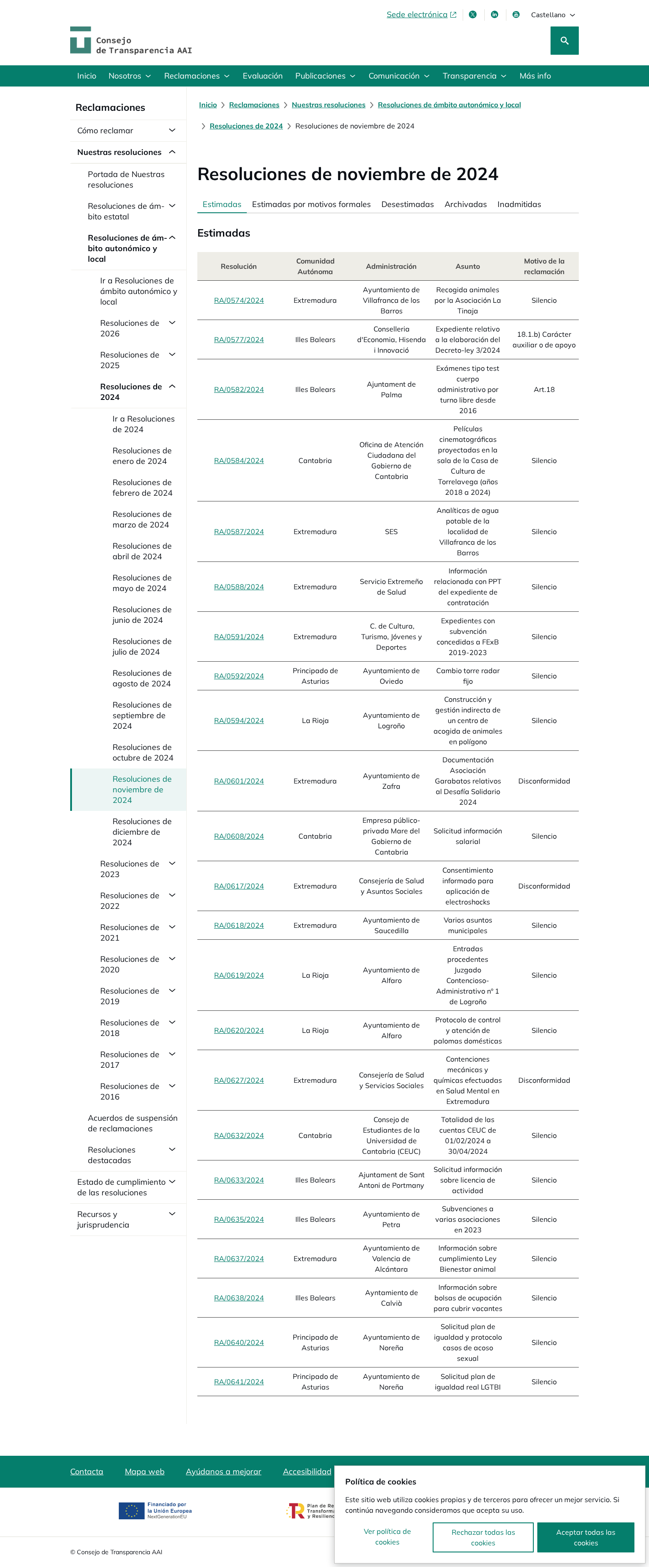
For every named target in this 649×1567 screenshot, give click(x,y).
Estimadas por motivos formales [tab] (311, 204)
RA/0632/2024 (239, 1135)
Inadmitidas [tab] (519, 204)
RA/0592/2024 (239, 675)
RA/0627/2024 (239, 1080)
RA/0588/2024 (239, 586)
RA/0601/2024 (239, 780)
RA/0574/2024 (239, 300)
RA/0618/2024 (239, 925)
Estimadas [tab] (222, 204)
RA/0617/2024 (239, 885)
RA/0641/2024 (239, 1381)
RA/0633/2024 (239, 1179)
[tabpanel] (388, 804)
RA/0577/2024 (239, 339)
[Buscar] (565, 40)
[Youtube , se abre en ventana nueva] (517, 14)
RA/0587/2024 (239, 531)
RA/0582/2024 (239, 389)
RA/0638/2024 (239, 1297)
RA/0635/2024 (239, 1219)
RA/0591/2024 (239, 636)
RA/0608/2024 (239, 836)
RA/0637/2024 (239, 1258)
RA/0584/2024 (239, 460)
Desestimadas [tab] (407, 204)
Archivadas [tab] (466, 204)
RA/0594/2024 (239, 720)
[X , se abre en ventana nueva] (473, 14)
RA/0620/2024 (239, 1030)
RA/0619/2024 (239, 975)
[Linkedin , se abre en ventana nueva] (495, 14)
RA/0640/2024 (239, 1342)
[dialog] (489, 1514)
